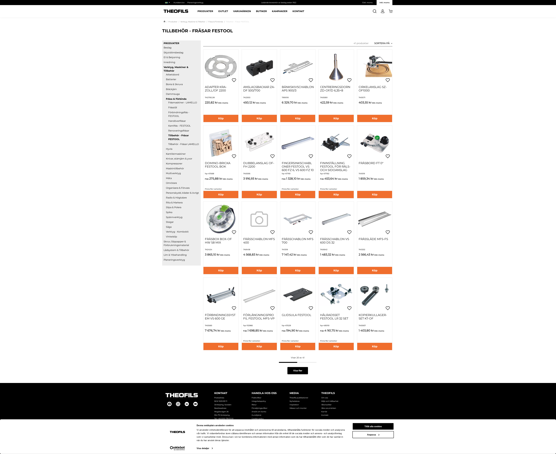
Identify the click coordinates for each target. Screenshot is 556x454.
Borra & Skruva (174, 84)
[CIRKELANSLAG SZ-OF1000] (374, 67)
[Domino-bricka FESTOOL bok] (220, 143)
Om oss (324, 398)
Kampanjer (279, 11)
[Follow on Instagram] (178, 404)
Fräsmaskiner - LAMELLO (182, 102)
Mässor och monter (298, 408)
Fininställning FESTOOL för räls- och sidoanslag (335, 166)
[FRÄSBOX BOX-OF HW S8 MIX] (220, 219)
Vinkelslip (171, 236)
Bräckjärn (171, 89)
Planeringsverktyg (195, 2)
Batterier (171, 79)
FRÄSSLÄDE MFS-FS (373, 239)
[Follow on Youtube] (195, 404)
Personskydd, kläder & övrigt (182, 192)
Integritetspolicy (259, 401)
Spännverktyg (174, 217)
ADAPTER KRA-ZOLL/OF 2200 (216, 88)
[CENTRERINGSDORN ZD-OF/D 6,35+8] (336, 67)
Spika (169, 212)
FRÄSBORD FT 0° (371, 163)
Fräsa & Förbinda (215, 22)
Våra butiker (326, 405)
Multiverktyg (173, 173)
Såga (169, 227)
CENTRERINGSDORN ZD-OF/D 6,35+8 (335, 88)
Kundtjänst (256, 415)
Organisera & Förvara (178, 188)
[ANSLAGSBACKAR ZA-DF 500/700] (259, 67)
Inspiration (294, 405)
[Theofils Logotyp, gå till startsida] (176, 11)
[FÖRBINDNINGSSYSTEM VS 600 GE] (220, 295)
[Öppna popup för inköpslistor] (234, 80)
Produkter (205, 11)
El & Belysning (172, 57)
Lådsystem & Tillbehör (176, 250)
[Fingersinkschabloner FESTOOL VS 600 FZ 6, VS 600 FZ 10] (297, 143)
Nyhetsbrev (295, 401)
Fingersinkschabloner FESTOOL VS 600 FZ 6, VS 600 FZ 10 (298, 166)
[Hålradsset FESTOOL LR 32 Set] (336, 295)
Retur (254, 405)
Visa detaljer (203, 448)
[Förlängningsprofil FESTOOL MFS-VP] (259, 295)
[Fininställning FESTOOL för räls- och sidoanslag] (336, 143)
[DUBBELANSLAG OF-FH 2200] (259, 143)
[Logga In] (382, 11)
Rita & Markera (174, 202)
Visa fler (297, 370)
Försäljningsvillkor (259, 408)
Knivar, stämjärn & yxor (179, 158)
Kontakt (298, 11)
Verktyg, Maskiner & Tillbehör (192, 22)
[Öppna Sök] (374, 11)
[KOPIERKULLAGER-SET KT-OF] (374, 295)
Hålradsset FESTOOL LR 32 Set (334, 316)
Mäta (169, 178)
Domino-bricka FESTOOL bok (217, 164)
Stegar (170, 222)
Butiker (261, 11)
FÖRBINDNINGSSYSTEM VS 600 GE (220, 316)
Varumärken (242, 11)
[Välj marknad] (168, 2)
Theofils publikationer (299, 398)
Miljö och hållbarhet (329, 401)
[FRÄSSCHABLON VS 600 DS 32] (336, 219)
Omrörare (171, 183)
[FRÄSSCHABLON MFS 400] (259, 219)
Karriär (324, 412)
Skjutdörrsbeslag (173, 52)
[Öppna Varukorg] (390, 11)
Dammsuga (173, 94)
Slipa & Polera (173, 207)
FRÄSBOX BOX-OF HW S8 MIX (218, 240)
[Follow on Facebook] (169, 404)
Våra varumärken (328, 408)
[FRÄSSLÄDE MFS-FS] (374, 219)
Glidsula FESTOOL (296, 315)
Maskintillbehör (175, 168)
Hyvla (169, 149)
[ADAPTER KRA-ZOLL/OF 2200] (220, 67)
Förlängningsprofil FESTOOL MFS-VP (259, 316)
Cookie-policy (258, 418)
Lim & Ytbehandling (175, 255)
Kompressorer (174, 163)
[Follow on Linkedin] (186, 404)
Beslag (167, 47)
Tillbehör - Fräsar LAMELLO (183, 144)
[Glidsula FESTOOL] (297, 295)
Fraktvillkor (256, 398)
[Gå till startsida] (164, 22)
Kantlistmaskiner (176, 153)
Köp (221, 118)
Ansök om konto (259, 412)
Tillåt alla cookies (373, 426)
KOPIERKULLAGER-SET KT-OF (373, 316)
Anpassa (371, 434)
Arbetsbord (172, 74)
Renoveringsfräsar (178, 130)
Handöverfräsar (177, 121)
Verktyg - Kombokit (177, 231)
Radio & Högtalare (176, 197)
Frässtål (172, 107)
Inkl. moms (384, 2)
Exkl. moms (367, 2)
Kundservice (179, 2)
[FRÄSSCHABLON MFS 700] (297, 219)
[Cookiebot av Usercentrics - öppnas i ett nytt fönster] (177, 448)
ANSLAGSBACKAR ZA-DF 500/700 (259, 88)
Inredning (169, 62)
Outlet (223, 11)
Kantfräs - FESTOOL (179, 125)
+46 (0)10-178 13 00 (225, 418)
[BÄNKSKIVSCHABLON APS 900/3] (297, 67)
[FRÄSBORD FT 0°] (374, 143)
